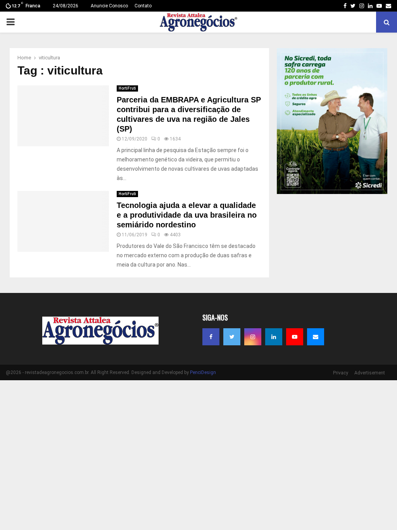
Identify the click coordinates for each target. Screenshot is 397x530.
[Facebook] (210, 336)
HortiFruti (127, 88)
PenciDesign (203, 372)
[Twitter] (231, 336)
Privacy (340, 373)
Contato (143, 6)
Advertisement (369, 373)
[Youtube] (294, 336)
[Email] (315, 336)
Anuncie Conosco (109, 6)
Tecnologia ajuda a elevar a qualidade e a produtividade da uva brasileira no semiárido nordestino (187, 215)
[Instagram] (252, 336)
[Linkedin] (273, 336)
